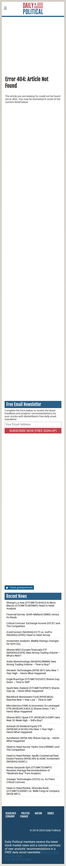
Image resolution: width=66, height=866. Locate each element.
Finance (24, 816)
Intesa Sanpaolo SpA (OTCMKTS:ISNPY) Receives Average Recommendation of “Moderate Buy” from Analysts (29, 770)
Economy (10, 816)
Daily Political (52, 830)
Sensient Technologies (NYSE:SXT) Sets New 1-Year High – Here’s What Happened (32, 672)
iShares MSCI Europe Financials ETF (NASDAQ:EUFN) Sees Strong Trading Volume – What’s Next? (33, 652)
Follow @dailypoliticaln (21, 587)
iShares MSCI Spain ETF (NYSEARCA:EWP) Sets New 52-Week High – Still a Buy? (33, 719)
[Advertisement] (33, 45)
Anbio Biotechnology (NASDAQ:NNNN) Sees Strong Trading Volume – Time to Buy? (31, 663)
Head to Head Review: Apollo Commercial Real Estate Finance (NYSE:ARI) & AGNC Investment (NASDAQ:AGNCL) (33, 758)
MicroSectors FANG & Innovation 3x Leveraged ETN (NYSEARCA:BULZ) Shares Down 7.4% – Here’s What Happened (32, 708)
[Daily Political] (33, 19)
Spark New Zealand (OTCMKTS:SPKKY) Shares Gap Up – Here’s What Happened (32, 689)
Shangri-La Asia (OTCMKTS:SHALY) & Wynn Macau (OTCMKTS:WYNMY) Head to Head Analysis (31, 605)
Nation (38, 813)
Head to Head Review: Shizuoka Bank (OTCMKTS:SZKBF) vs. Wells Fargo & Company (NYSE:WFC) (33, 791)
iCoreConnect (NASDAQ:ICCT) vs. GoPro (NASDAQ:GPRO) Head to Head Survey (29, 633)
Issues (50, 813)
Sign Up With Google (18, 859)
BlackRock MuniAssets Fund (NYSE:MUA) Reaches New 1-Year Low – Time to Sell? (29, 698)
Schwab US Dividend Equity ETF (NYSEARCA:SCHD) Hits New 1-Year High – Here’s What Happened (30, 729)
